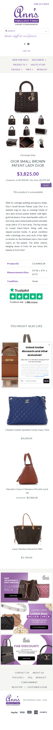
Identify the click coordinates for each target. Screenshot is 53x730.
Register (17, 687)
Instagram (28, 44)
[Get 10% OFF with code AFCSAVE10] (26, 664)
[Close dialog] (49, 344)
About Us (38, 672)
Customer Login (37, 687)
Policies (18, 677)
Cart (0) (26, 51)
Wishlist (42, 69)
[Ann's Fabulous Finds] (26, 24)
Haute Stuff (38, 64)
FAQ (30, 677)
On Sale (17, 69)
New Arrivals (20, 60)
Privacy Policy (46, 374)
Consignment (29, 682)
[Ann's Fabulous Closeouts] (26, 602)
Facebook (24, 44)
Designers (39, 60)
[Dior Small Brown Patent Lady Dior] (26, 80)
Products (20, 64)
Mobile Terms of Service (39, 376)
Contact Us (22, 672)
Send (46, 381)
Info (29, 69)
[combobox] (22, 381)
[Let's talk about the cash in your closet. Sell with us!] (26, 633)
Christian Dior (28, 155)
